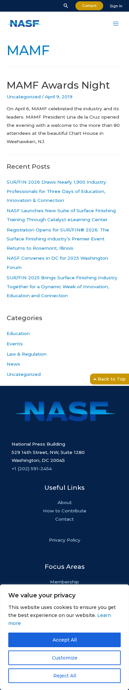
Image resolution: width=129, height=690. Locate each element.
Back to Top (112, 379)
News (13, 364)
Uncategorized (24, 96)
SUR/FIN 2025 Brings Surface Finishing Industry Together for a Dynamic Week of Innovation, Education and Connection (62, 287)
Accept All (65, 640)
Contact (64, 519)
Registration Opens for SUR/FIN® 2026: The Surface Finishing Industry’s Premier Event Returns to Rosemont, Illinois (58, 239)
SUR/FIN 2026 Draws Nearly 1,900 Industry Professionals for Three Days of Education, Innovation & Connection (56, 191)
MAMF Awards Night (58, 85)
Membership (64, 581)
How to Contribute (64, 510)
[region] (64, 637)
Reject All (64, 676)
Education (18, 333)
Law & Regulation (27, 354)
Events (15, 343)
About (65, 502)
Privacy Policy (64, 540)
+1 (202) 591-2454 (32, 468)
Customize (64, 658)
